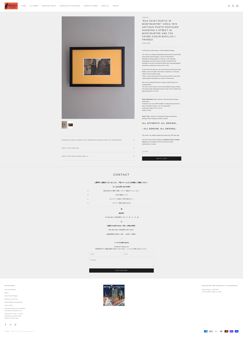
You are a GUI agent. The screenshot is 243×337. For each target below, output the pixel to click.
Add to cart (161, 158)
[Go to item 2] (70, 124)
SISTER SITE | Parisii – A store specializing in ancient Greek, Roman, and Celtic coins (14, 316)
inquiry (116, 6)
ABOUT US (105, 6)
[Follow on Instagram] (15, 325)
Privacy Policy (9, 305)
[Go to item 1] (64, 124)
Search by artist (49, 6)
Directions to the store (11, 299)
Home (24, 6)
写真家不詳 (145, 17)
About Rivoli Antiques (11, 296)
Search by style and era (70, 6)
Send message (121, 270)
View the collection (10, 289)
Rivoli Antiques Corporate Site (13, 302)
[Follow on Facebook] (5, 325)
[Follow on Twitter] (10, 325)
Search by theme (91, 6)
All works (34, 6)
